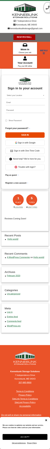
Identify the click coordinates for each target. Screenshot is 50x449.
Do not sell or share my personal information (21, 415)
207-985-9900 (25, 382)
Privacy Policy (32, 443)
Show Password (15, 120)
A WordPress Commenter (18, 257)
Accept (25, 437)
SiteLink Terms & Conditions (25, 399)
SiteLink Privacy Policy (25, 402)
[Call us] (47, 7)
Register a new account (15, 183)
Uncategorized (13, 294)
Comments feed (14, 321)
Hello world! (12, 239)
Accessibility (25, 406)
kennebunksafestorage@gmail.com (26, 28)
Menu (44, 50)
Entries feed (12, 317)
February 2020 (13, 276)
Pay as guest (11, 175)
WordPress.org (14, 326)
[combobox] (25, 95)
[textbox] (15, 95)
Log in (10, 312)
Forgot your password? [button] (16, 128)
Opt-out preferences (19, 443)
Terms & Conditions (25, 391)
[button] (46, 420)
